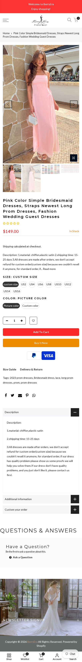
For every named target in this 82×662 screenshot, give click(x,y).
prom (17, 382)
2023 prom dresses (21, 377)
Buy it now (41, 342)
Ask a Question (22, 557)
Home (6, 33)
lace (57, 377)
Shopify (41, 645)
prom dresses (29, 382)
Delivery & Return (31, 369)
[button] (11, 223)
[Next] (74, 104)
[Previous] (8, 104)
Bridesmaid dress (44, 377)
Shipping (8, 246)
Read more (49, 268)
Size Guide (9, 369)
